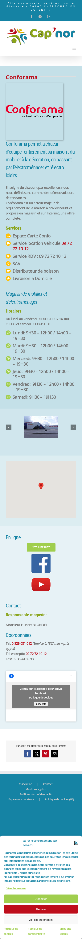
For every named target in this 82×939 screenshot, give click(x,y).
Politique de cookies (41, 697)
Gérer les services (16, 888)
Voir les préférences (41, 919)
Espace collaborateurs (21, 799)
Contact (47, 784)
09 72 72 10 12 (36, 653)
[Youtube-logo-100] (41, 577)
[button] (76, 843)
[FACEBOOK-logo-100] (41, 555)
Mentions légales (35, 789)
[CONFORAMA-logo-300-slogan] (34, 84)
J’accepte (41, 703)
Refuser (41, 909)
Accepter (41, 898)
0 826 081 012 (22, 643)
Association (25, 784)
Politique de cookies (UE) (59, 799)
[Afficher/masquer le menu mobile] (74, 48)
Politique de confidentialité (35, 794)
